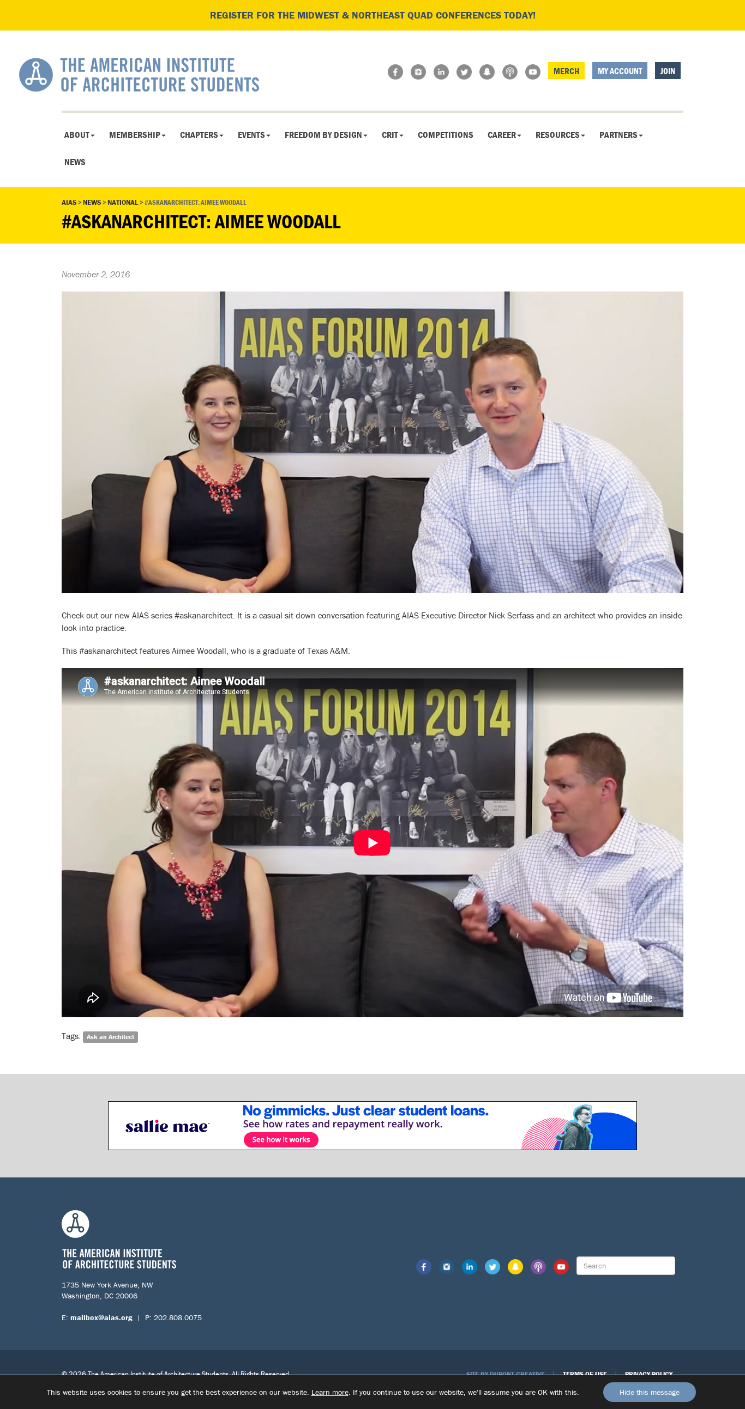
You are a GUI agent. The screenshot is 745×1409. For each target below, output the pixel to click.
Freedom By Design (323, 135)
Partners (618, 135)
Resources (558, 135)
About (76, 135)
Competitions (445, 135)
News (75, 162)
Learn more (330, 1392)
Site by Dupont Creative (505, 1374)
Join (667, 70)
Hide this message (650, 1392)
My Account (620, 70)
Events (251, 135)
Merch (566, 70)
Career (502, 135)
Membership (134, 135)
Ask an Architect (110, 1037)
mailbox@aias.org (101, 1317)
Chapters (199, 135)
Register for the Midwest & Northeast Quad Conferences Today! (373, 15)
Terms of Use (585, 1374)
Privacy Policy (648, 1374)
